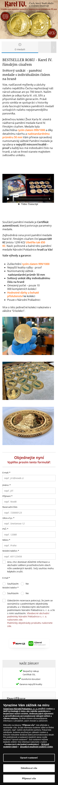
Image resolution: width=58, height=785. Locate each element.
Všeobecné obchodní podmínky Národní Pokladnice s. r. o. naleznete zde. (28, 616)
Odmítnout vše (29, 768)
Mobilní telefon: (9, 550)
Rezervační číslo (9, 507)
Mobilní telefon (10, 587)
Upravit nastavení (29, 758)
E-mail (6, 577)
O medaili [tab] (20, 49)
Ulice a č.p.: (7, 518)
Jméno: (5, 485)
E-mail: (6, 472)
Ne (27, 583)
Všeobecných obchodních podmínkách (21, 744)
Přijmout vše (29, 778)
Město (5, 539)
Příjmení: (6, 496)
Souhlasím (13, 583)
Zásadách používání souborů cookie (36, 747)
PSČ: (4, 528)
